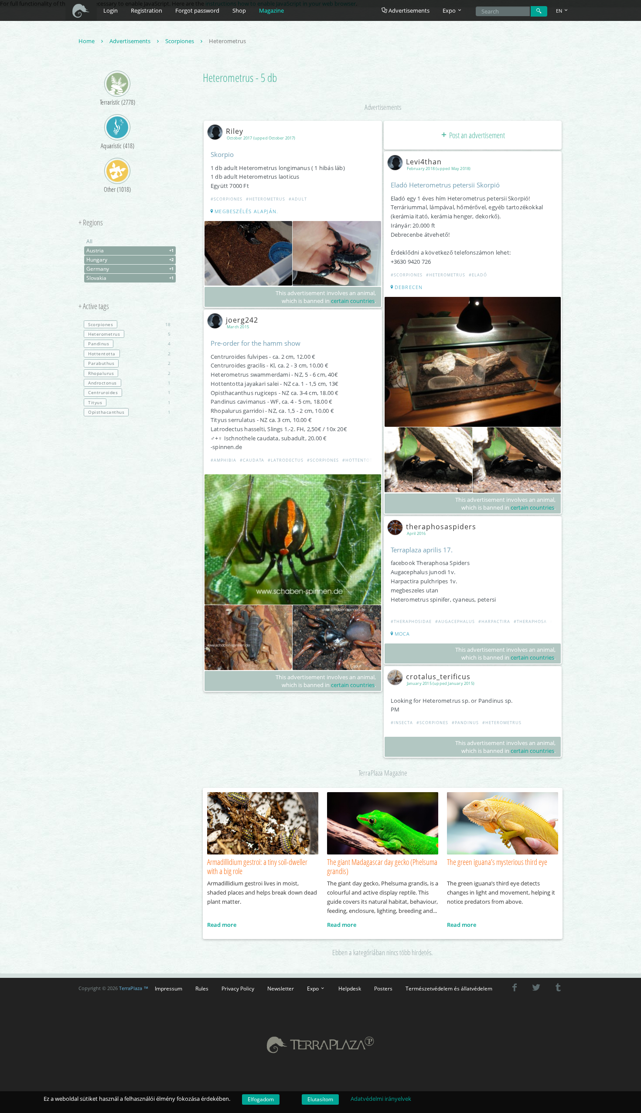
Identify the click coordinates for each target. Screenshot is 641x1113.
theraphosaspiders (441, 526)
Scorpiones (180, 41)
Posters (383, 988)
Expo (313, 988)
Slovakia (130, 278)
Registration (146, 10)
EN (559, 10)
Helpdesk (349, 988)
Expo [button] (450, 10)
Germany (130, 268)
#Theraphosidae (411, 621)
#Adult (298, 199)
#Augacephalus (455, 621)
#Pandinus (465, 722)
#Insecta (402, 722)
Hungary (130, 259)
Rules (201, 988)
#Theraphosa (530, 621)
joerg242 (242, 320)
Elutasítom (320, 1099)
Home (87, 41)
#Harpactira (494, 621)
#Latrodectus (285, 460)
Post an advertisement (476, 135)
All (89, 241)
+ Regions (90, 222)
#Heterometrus (265, 199)
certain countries (353, 301)
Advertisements (408, 10)
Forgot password (197, 10)
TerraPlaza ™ (133, 988)
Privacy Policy (238, 988)
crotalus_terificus (438, 676)
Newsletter (280, 988)
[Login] (539, 11)
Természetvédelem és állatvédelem (449, 988)
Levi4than (424, 162)
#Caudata (252, 460)
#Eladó (478, 275)
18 (129, 324)
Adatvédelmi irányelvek (381, 1099)
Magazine (271, 10)
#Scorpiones (226, 199)
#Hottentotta (360, 460)
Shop (239, 10)
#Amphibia (223, 460)
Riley (234, 131)
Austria (130, 250)
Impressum (168, 988)
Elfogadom (261, 1099)
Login (110, 10)
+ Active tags (93, 306)
